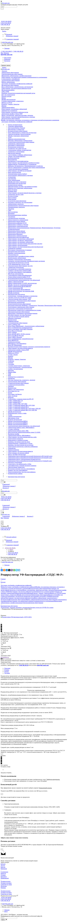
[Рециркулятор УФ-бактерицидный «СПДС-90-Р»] (16, 617)
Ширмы (29, 593)
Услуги (3, 865)
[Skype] (17, 570)
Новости (3, 873)
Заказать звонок (5, 65)
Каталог (3, 864)
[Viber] (12, 570)
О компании (4, 872)
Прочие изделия (53, 595)
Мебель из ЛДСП (55, 593)
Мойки (3, 587)
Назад (11, 549)
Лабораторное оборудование (39, 595)
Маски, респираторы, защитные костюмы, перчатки (38, 590)
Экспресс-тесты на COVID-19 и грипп (41, 607)
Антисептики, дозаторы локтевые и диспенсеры (15, 607)
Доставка (7, 673)
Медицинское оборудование (17, 599)
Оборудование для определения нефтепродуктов (19, 598)
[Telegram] (19, 570)
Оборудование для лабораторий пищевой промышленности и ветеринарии (31, 601)
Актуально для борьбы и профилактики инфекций (20, 587)
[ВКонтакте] (2, 570)
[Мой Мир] (7, 570)
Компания (4, 868)
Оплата (6, 671)
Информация (5, 878)
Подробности (5, 657)
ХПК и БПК (46, 596)
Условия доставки (6, 883)
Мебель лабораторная (32, 599)
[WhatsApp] (14, 570)
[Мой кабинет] (1, 503)
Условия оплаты (5, 881)
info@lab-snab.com (7, 42)
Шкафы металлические (24, 595)
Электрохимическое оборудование (32, 603)
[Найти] (2, 8)
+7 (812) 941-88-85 (6, 51)
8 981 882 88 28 (5, 24)
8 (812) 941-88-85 (6, 21)
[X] (9, 570)
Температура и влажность (43, 591)
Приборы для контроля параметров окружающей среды (26, 596)
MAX (6, 911)
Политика (4, 886)
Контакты (4, 876)
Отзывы (6, 670)
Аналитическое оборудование (48, 599)
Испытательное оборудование (38, 588)
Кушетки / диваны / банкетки (41, 593)
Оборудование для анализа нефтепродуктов (22, 591)
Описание (7, 668)
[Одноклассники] (4, 570)
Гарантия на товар (6, 884)
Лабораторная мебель (21, 593)
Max (2, 53)
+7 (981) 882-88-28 (17, 51)
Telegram (6, 48)
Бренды (3, 867)
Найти (3, 919)
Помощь (3, 887)
